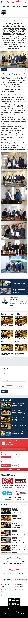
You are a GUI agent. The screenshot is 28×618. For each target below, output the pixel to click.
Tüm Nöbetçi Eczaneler (14, 469)
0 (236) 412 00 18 (6, 457)
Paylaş (4, 69)
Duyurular (22, 563)
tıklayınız (14, 616)
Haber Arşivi (19, 595)
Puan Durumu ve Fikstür (6, 590)
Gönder (4, 391)
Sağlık (23, 561)
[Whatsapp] (20, 558)
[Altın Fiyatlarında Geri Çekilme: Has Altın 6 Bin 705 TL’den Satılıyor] (21, 333)
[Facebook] (7, 558)
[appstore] (14, 600)
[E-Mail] (11, 308)
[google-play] (14, 604)
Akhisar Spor (11, 6)
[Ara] (25, 2)
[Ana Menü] (1, 2)
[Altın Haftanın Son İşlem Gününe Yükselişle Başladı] (21, 320)
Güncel (3, 6)
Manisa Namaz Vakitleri (5, 585)
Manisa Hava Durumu (22, 579)
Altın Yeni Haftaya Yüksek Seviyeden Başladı (19, 353)
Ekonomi (14, 20)
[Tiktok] (18, 558)
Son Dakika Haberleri (8, 595)
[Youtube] (15, 558)
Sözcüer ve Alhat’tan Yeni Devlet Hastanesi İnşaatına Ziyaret (18, 541)
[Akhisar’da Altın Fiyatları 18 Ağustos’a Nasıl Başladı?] (7, 347)
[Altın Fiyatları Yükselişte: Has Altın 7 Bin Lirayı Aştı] (7, 320)
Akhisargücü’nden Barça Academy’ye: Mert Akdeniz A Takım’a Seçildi (19, 549)
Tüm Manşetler (20, 589)
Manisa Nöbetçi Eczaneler (6, 580)
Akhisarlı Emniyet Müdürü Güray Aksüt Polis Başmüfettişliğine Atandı (19, 512)
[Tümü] (26, 475)
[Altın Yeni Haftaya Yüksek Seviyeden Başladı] (21, 347)
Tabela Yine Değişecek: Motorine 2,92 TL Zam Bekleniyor (19, 534)
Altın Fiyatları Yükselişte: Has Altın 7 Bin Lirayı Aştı (7, 325)
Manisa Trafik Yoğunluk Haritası (19, 585)
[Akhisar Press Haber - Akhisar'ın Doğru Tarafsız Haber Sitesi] (13, 2)
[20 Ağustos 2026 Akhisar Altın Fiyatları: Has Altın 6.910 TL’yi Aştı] (7, 333)
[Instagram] (12, 558)
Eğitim (18, 6)
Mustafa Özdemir (8, 73)
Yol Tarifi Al (15, 457)
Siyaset (24, 6)
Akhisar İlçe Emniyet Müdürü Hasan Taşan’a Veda (18, 526)
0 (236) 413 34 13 (6, 465)
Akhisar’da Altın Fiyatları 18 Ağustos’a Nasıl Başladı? (7, 353)
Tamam (19, 616)
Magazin (10, 563)
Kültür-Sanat (16, 563)
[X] (10, 558)
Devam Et (12, 305)
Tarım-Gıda (14, 565)
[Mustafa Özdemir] (4, 300)
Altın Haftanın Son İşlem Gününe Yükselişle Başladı (19, 325)
